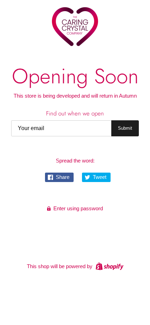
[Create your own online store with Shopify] (108, 266)
